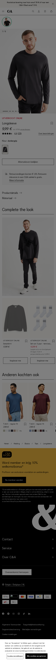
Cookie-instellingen (15, 656)
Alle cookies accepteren (36, 656)
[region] (28, 650)
